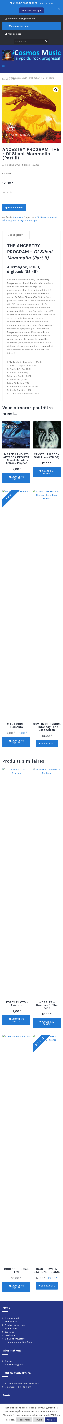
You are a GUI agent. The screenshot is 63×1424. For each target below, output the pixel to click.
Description (15, 234)
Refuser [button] (38, 1420)
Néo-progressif (9, 220)
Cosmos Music (12, 1318)
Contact (9, 1361)
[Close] (58, 7)
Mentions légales (14, 1364)
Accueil (5, 78)
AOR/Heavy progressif (46, 217)
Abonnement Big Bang (20, 1342)
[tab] (16, 235)
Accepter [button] (51, 1420)
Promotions (11, 1328)
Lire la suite (47, 743)
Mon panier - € (20, 26)
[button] (56, 89)
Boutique (9, 1331)
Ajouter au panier (14, 207)
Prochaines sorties (15, 1325)
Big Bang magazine (15, 1338)
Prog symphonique (27, 220)
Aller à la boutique (31, 10)
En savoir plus (23, 1420)
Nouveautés (11, 1321)
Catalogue (15, 78)
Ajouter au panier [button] (17, 477)
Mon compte (14, 33)
